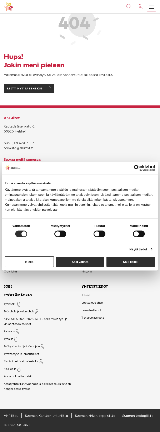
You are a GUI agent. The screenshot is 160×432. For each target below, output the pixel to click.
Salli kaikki (130, 262)
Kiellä (29, 262)
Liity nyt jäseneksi (25, 88)
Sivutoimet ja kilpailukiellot (21, 361)
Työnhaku (10, 304)
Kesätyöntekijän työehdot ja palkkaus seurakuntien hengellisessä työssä (37, 386)
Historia (86, 271)
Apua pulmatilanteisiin (18, 376)
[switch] (60, 233)
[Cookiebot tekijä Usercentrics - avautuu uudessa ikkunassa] (137, 168)
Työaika (8, 338)
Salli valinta (80, 262)
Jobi (8, 286)
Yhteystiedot (94, 286)
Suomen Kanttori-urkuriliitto (46, 415)
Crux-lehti (10, 271)
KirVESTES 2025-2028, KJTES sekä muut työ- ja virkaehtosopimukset (35, 321)
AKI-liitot (11, 415)
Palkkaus (9, 331)
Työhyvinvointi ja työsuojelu (22, 346)
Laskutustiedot (91, 310)
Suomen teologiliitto (138, 415)
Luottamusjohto (92, 302)
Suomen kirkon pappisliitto (95, 415)
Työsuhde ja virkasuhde (19, 311)
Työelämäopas (18, 295)
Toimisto (86, 295)
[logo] (9, 7)
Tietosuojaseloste (92, 317)
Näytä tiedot (138, 249)
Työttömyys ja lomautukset (21, 353)
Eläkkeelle (10, 368)
